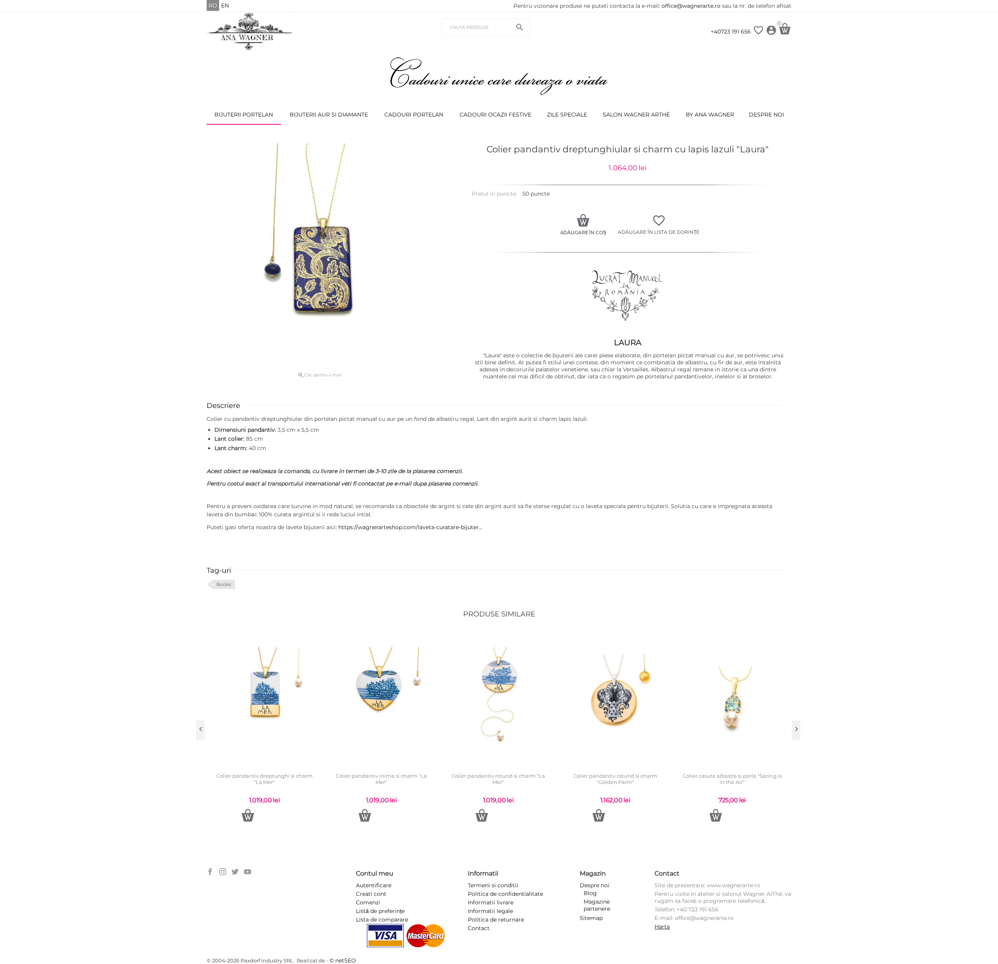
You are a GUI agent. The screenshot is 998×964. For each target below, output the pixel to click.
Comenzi (368, 902)
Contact (479, 928)
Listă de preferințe (380, 911)
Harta (662, 926)
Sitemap (591, 918)
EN (225, 5)
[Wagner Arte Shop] (250, 31)
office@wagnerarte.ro (691, 5)
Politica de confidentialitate (505, 893)
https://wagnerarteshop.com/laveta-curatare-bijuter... (410, 527)
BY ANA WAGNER (710, 114)
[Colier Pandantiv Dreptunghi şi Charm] (320, 256)
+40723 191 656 (731, 31)
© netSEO (342, 960)
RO (213, 5)
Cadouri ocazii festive (495, 114)
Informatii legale (490, 911)
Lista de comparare (382, 919)
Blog (590, 893)
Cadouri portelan (413, 114)
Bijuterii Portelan (243, 114)
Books (223, 584)
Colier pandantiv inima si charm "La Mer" (381, 779)
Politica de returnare (496, 919)
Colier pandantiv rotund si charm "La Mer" (498, 779)
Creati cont (371, 893)
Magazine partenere (597, 905)
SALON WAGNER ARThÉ (636, 114)
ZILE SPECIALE (567, 114)
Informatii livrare (490, 902)
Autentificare (373, 885)
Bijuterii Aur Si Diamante (329, 114)
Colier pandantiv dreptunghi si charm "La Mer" (264, 779)
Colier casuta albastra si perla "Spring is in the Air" (732, 779)
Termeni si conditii (493, 885)
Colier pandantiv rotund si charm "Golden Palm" (615, 779)
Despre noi (766, 114)
